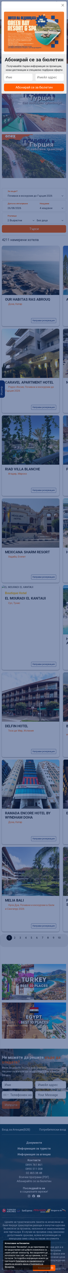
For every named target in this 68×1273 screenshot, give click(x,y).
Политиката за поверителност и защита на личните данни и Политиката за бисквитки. (24, 1264)
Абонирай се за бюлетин (34, 87)
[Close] (62, 5)
